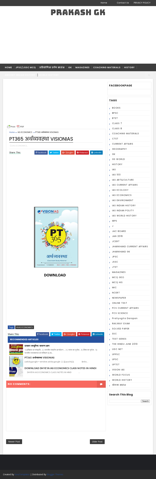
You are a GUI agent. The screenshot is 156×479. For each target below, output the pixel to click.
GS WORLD (118, 159)
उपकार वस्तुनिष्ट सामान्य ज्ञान (37, 346)
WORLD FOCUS (121, 374)
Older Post (97, 441)
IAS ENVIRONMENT (123, 200)
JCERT (116, 241)
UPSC (115, 359)
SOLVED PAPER (120, 328)
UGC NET (117, 349)
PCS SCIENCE (120, 313)
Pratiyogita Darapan (125, 318)
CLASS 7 (117, 123)
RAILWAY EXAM (121, 323)
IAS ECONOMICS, (19, 145)
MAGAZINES (82, 67)
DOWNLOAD (55, 274)
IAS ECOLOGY (120, 190)
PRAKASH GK (78, 12)
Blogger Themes (55, 474)
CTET (115, 138)
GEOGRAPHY (119, 149)
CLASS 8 (117, 128)
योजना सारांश (119, 385)
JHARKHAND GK (121, 251)
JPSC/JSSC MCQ (26, 67)
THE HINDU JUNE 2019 (125, 344)
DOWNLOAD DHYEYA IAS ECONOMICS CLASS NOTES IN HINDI (60, 368)
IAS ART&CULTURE (123, 179)
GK (70, 67)
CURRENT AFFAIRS (122, 143)
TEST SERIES (119, 338)
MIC (114, 287)
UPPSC (116, 354)
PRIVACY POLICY (142, 2)
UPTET (116, 364)
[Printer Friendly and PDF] (15, 126)
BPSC (115, 113)
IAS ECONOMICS (122, 195)
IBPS (114, 220)
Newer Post (14, 441)
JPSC (115, 256)
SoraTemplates (22, 474)
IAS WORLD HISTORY (124, 215)
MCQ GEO (118, 277)
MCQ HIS (117, 282)
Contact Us (123, 2)
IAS (114, 169)
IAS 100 (116, 174)
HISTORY (129, 67)
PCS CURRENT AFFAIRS (125, 308)
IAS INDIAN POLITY (123, 210)
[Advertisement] (78, 41)
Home (104, 2)
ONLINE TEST (119, 303)
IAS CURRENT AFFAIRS (125, 184)
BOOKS (116, 107)
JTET (115, 267)
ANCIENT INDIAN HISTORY (20, 75)
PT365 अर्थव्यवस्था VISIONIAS (40, 358)
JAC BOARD (119, 231)
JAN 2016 (117, 236)
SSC (114, 333)
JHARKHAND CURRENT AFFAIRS (130, 246)
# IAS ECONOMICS (24, 327)
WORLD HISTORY (49, 75)
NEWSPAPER (119, 297)
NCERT (116, 292)
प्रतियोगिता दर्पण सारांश (52, 67)
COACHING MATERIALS (107, 67)
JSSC (115, 261)
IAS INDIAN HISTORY (124, 205)
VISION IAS (118, 369)
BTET (115, 118)
